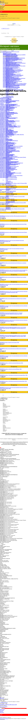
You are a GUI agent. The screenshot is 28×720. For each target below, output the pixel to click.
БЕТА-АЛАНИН (8, 184)
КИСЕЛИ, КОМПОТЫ (10, 130)
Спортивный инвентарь (7, 427)
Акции (3, 5)
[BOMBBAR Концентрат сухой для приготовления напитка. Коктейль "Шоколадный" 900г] (14, 354)
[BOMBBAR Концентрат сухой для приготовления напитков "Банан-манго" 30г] (14, 231)
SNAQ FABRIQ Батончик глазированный (13, 58)
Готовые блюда (5, 409)
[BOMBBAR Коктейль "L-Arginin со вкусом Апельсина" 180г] (14, 361)
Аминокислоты (5, 416)
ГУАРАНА (7, 190)
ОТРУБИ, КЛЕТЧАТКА (10, 120)
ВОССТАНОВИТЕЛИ (9, 186)
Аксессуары (2, 6)
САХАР (7, 141)
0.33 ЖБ (7, 91)
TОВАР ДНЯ (8, 106)
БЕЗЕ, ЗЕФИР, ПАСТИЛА (10, 144)
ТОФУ (7, 128)
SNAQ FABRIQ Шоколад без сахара (12, 87)
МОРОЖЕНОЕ (8, 175)
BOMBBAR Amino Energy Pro (11, 72)
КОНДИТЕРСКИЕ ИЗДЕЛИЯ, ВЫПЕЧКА (13, 147)
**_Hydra (7, 98)
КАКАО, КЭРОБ (8, 129)
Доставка (2, 7)
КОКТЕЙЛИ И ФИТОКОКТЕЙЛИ (12, 131)
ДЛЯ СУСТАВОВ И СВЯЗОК (11, 191)
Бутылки (4, 425)
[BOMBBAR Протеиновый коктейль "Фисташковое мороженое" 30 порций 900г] (14, 214)
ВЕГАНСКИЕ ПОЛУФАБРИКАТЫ (12, 104)
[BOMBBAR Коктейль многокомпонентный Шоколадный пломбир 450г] (14, 297)
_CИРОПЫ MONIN (9, 68)
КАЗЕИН (7, 165)
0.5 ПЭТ (7, 95)
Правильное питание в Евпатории (20, 441)
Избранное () (8, 704)
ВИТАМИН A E (8, 205)
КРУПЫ (7, 117)
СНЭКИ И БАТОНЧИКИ (10, 143)
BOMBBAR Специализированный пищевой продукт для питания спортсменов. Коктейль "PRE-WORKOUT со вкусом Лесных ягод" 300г (13, 328)
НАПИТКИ (8, 111)
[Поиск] (12, 211)
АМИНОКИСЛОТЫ (9, 182)
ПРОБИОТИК (8, 167)
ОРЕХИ (7, 149)
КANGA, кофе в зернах (10, 108)
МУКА (7, 119)
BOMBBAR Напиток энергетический (13, 163)
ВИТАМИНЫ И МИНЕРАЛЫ (11, 185)
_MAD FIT (7, 61)
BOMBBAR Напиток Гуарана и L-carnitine (14, 81)
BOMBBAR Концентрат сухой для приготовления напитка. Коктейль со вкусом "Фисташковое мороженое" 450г (13, 292)
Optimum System (9, 158)
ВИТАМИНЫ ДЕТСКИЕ (10, 198)
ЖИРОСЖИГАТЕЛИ (9, 193)
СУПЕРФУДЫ (8, 115)
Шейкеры (4, 430)
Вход (6, 706)
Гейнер (4, 421)
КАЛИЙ (7, 196)
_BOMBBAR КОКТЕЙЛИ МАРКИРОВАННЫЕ (14, 62)
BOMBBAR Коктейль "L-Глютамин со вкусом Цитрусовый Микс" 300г (13, 375)
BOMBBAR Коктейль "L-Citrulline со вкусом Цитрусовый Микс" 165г (13, 381)
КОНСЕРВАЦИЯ (9, 116)
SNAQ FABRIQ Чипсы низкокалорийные (13, 79)
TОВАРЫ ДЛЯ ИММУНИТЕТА (11, 107)
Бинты (4, 424)
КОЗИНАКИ (8, 146)
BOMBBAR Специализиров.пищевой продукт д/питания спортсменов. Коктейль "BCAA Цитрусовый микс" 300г (11, 313)
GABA (7, 179)
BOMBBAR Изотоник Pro (10, 74)
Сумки (4, 428)
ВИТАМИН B (8, 206)
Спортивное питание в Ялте (6, 441)
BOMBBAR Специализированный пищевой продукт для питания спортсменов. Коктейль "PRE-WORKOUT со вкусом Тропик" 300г (13, 336)
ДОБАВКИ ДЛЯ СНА (9, 192)
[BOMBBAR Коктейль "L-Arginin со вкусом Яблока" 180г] (14, 367)
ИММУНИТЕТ (8, 166)
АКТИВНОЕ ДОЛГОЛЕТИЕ (11, 164)
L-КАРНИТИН (8, 180)
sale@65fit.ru (2, 400)
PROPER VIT (8, 159)
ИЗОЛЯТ (7, 169)
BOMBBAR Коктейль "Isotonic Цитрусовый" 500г (9, 342)
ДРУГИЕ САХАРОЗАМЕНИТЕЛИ (12, 140)
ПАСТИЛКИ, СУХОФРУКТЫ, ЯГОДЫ (12, 150)
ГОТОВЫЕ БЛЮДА (9, 110)
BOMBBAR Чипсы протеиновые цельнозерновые (15, 78)
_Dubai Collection (9, 69)
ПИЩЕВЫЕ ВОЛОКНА (10, 173)
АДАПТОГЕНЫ (8, 174)
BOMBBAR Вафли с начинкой (11, 55)
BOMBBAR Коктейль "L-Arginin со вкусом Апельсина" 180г (11, 362)
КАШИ (7, 138)
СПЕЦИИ (7, 103)
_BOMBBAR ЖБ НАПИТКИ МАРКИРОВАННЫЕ (14, 70)
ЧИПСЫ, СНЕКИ (9, 151)
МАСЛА (7, 153)
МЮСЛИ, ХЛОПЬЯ (9, 139)
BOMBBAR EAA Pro (9, 73)
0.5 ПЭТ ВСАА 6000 (9, 93)
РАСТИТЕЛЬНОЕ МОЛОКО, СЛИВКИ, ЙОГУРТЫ (15, 134)
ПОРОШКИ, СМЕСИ (9, 155)
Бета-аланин (5, 418)
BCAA (7, 177)
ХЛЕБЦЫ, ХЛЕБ (9, 124)
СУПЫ (7, 127)
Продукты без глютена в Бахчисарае (11, 443)
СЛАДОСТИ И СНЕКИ (10, 114)
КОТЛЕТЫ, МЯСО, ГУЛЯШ (11, 125)
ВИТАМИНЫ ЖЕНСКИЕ (10, 201)
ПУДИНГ (7, 136)
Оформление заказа (4, 718)
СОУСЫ (7, 123)
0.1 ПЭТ (7, 94)
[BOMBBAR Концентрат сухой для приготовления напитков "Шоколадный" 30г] (14, 247)
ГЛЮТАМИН (8, 189)
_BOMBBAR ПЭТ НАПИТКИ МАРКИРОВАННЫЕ (14, 75)
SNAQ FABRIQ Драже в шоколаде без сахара (14, 89)
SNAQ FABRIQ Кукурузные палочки (12, 64)
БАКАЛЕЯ (7, 109)
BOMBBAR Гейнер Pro (10, 77)
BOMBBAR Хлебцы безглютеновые (13, 80)
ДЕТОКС (7, 160)
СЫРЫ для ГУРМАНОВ (10, 105)
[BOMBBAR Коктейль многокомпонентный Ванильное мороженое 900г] (14, 347)
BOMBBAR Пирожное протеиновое (13, 67)
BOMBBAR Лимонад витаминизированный (14, 162)
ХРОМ (7, 199)
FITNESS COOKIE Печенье (11, 101)
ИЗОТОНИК (8, 170)
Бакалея (4, 408)
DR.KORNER (8, 102)
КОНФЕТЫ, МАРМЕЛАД (10, 148)
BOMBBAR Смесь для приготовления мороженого (16, 84)
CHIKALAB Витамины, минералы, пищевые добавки (16, 83)
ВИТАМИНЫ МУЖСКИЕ (10, 200)
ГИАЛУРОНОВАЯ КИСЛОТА (11, 188)
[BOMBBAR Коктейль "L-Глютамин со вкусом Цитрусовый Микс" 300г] (14, 374)
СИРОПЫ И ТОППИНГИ (10, 142)
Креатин (4, 422)
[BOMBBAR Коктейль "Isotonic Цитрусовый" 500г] (14, 341)
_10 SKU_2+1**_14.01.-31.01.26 (11, 59)
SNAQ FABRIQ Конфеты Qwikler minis (13, 65)
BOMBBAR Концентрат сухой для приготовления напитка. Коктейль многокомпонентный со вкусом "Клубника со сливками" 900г (13, 270)
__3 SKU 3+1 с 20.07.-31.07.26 (11, 54)
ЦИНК (7, 203)
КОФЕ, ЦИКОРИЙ (9, 132)
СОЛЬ (7, 122)
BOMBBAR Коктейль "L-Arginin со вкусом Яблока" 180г (11, 368)
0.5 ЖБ (7, 92)
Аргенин (4, 417)
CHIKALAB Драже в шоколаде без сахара (14, 90)
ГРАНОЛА (7, 137)
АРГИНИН (7, 183)
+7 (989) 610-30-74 (4, 14)
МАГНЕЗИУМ (8, 171)
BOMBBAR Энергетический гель (12, 161)
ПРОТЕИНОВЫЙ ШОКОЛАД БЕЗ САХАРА (13, 172)
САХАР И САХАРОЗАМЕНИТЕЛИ (12, 113)
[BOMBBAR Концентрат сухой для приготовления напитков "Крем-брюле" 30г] (14, 222)
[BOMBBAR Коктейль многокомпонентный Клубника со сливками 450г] (14, 261)
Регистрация (2, 706)
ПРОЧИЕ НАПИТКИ (9, 133)
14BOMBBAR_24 (9, 76)
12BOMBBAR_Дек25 (9, 96)
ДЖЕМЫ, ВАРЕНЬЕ (9, 145)
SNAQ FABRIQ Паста (9, 86)
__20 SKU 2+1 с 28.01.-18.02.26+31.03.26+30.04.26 (15, 63)
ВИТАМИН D (8, 209)
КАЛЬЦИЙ (8, 202)
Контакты (2, 9)
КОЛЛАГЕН (8, 194)
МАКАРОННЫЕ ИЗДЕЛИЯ (11, 118)
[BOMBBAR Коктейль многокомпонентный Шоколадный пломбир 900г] (14, 276)
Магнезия (4, 426)
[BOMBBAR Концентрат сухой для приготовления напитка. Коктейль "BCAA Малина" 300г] (14, 304)
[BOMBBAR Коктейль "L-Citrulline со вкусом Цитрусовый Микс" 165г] (14, 380)
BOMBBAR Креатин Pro (10, 71)
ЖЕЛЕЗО (7, 197)
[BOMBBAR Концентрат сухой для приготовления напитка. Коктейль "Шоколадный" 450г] (14, 283)
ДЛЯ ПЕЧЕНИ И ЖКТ (10, 194)
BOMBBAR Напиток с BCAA (11, 82)
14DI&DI (7, 100)
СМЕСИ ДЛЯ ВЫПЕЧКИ (10, 121)
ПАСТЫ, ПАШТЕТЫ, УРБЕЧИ (11, 126)
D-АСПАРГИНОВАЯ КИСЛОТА (11, 178)
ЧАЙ (6, 135)
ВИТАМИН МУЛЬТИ (9, 204)
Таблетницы (5, 429)
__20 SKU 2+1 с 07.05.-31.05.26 (12, 56)
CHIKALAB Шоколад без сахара (12, 88)
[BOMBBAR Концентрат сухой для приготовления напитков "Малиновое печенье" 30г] (14, 239)
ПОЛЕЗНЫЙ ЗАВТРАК (10, 112)
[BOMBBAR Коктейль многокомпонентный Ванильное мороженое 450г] (14, 254)
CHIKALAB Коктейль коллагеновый (13, 85)
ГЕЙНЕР (7, 187)
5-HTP (7, 176)
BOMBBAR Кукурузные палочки (12, 66)
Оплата (1, 8)
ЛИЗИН (7, 195)
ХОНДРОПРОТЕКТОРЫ (10, 168)
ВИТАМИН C (8, 207)
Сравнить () (14, 704)
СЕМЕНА (7, 156)
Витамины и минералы (6, 419)
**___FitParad (8, 99)
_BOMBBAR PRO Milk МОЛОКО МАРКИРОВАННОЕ (15, 57)
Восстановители (5, 420)
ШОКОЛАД (8, 152)
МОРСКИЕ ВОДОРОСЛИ (10, 154)
